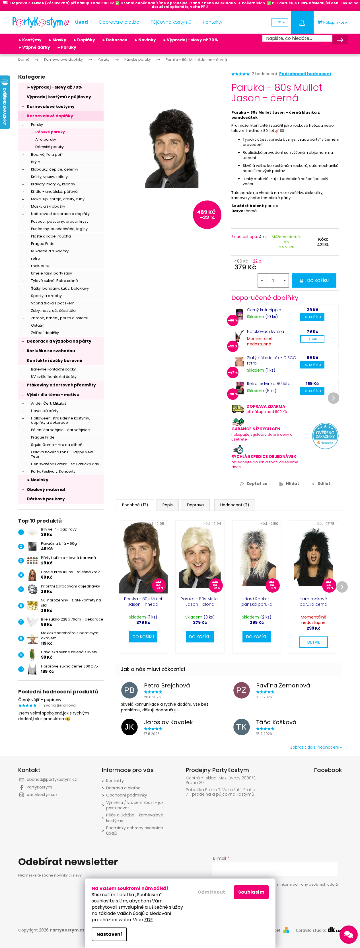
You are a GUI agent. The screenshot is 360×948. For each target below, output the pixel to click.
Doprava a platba (123, 788)
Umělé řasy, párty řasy (51, 273)
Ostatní (37, 325)
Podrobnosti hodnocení (305, 74)
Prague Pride (43, 243)
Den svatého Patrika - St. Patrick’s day (65, 464)
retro (35, 258)
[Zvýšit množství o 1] (284, 280)
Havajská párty (44, 410)
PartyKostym (39, 787)
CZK (278, 22)
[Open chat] (349, 935)
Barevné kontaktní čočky (53, 369)
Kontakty (115, 780)
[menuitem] (81, 22)
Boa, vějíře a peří (47, 154)
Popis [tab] (167, 505)
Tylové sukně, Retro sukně (54, 280)
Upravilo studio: (311, 930)
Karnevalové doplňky (50, 116)
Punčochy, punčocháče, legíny (59, 228)
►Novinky (145, 40)
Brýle (35, 161)
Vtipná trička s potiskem (53, 303)
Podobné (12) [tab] (135, 505)
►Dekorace (114, 40)
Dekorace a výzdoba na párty (59, 341)
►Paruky (66, 47)
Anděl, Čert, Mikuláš (48, 403)
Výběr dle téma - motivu (53, 395)
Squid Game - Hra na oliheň (56, 444)
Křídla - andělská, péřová (54, 191)
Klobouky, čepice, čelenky (54, 169)
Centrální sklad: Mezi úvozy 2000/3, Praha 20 (221, 780)
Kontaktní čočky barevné (54, 360)
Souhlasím (251, 892)
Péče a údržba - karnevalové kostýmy (134, 817)
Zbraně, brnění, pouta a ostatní (59, 318)
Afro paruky (45, 139)
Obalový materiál (46, 489)
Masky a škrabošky (48, 206)
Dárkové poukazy (46, 499)
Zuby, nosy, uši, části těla (53, 310)
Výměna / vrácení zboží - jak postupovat (135, 805)
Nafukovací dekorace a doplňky (60, 213)
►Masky (57, 40)
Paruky (37, 124)
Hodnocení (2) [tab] (234, 505)
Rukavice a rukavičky (50, 251)
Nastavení (109, 934)
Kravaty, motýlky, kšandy (53, 184)
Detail (312, 339)
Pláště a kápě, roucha (51, 236)
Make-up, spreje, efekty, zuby (58, 198)
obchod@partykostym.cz (52, 779)
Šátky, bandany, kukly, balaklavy (60, 288)
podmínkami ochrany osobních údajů (303, 884)
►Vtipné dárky (34, 47)
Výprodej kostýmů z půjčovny (59, 97)
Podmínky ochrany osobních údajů (134, 830)
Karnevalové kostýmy (51, 106)
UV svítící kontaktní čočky (54, 376)
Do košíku (318, 280)
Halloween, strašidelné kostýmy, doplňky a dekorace (60, 420)
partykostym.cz (42, 794)
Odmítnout (211, 892)
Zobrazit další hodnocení (314, 747)
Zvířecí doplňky (45, 332)
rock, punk (40, 265)
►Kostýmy (30, 40)
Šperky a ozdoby (46, 295)
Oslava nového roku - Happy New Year (62, 454)
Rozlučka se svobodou (51, 351)
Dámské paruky (49, 146)
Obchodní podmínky (126, 795)
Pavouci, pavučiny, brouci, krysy (60, 221)
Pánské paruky (50, 132)
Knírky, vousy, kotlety (49, 176)
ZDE (148, 919)
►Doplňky (84, 40)
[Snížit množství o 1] (262, 280)
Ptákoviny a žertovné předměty (61, 385)
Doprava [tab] (195, 505)
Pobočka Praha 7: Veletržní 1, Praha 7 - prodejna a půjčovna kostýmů (220, 792)
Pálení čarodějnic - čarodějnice (60, 429)
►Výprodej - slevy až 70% (190, 40)
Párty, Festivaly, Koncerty (53, 471)
